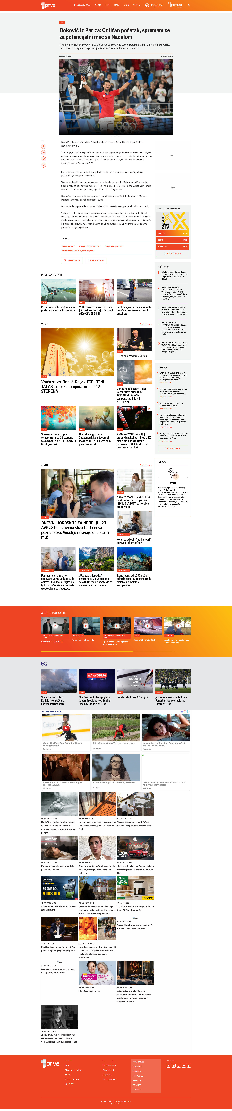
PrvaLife (137, 1085)
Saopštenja (107, 1075)
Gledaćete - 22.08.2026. (52, 642)
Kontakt (68, 1061)
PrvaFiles (137, 1090)
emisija (98, 5)
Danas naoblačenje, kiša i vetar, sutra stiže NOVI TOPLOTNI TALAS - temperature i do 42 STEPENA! (131, 395)
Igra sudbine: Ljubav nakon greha (53, 636)
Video (126, 5)
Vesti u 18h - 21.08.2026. (145, 640)
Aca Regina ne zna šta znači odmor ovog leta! (176, 641)
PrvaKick (137, 1081)
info (44, 692)
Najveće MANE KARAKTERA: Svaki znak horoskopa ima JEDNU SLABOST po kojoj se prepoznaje (134, 502)
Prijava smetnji (108, 1070)
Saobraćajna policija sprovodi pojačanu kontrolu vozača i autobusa (134, 310)
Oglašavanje (69, 1084)
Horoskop (163, 462)
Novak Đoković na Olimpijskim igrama (77, 251)
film (107, 5)
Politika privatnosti (110, 1079)
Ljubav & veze (123, 535)
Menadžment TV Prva (73, 1070)
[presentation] (158, 477)
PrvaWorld (138, 1076)
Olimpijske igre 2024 (114, 246)
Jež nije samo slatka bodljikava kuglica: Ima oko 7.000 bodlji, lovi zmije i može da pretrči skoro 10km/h (174, 275)
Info (62, 22)
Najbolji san (78, 635)
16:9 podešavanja (72, 1079)
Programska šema (82, 5)
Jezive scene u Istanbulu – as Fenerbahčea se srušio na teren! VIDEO (171, 700)
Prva (67, 1065)
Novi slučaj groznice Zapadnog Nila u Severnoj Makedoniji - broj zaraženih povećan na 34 (95, 439)
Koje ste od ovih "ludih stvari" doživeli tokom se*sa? (134, 541)
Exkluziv (169, 635)
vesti (135, 5)
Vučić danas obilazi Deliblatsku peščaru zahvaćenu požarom (52, 700)
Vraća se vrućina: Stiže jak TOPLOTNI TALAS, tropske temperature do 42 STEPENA (72, 387)
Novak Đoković (67, 246)
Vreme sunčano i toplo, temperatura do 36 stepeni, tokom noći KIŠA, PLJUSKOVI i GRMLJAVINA (58, 439)
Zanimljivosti (85, 571)
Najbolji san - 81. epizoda (83, 640)
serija (116, 5)
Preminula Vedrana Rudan (132, 356)
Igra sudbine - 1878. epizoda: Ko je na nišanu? (115, 643)
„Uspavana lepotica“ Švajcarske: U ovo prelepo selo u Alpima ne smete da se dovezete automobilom (95, 580)
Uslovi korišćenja (109, 1065)
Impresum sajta (109, 1061)
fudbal (159, 692)
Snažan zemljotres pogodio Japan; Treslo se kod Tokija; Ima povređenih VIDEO (95, 700)
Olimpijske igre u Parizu (89, 246)
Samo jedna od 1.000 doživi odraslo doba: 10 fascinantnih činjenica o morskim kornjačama (134, 580)
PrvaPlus (137, 1067)
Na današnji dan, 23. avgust (133, 697)
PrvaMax (137, 1071)
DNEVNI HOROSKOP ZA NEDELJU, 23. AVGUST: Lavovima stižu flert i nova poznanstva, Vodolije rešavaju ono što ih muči (75, 530)
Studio (67, 1075)
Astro (45, 518)
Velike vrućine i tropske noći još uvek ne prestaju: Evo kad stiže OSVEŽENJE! (96, 310)
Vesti (137, 635)
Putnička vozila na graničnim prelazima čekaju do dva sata (58, 309)
